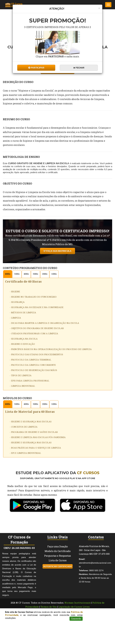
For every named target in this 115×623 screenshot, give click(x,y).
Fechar (79, 67)
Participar (37, 67)
